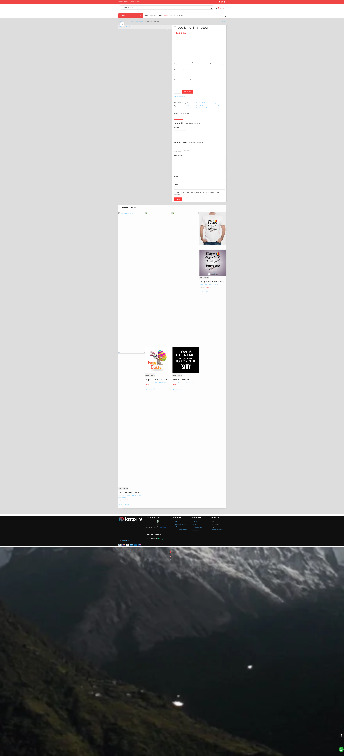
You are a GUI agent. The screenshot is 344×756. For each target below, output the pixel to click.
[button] (179, 97)
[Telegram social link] (188, 113)
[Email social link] (219, 2)
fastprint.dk (195, 106)
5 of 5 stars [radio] (190, 150)
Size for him (177, 80)
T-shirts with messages (136, 22)
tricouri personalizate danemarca (188, 110)
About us (177, 521)
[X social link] (181, 113)
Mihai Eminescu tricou (205, 106)
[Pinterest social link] (183, 113)
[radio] (186, 75)
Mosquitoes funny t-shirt (211, 281)
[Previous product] (220, 22)
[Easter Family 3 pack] (131, 279)
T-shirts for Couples (136, 495)
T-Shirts (126, 22)
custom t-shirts (182, 106)
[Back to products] (222, 22)
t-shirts (198, 108)
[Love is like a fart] (185, 279)
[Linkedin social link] (186, 113)
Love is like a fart (180, 379)
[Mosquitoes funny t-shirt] (212, 228)
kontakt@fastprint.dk (217, 529)
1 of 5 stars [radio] (184, 150)
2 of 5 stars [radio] (186, 150)
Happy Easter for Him (156, 379)
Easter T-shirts (126, 495)
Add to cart (187, 91)
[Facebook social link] (217, 2)
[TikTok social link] (224, 2)
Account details (197, 527)
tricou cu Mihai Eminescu (208, 108)
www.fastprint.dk (216, 532)
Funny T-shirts (180, 382)
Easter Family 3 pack (128, 492)
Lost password (197, 530)
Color (191, 80)
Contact (177, 532)
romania (180, 108)
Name (176, 177)
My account (196, 521)
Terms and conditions (181, 529)
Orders (195, 524)
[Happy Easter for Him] (158, 279)
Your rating (178, 151)
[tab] (178, 122)
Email (176, 184)
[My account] (225, 15)
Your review (178, 156)
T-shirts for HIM (199, 103)
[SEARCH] (211, 8)
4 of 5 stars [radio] (188, 150)
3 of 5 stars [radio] (187, 150)
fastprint (189, 106)
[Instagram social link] (222, 2)
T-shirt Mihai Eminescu (189, 108)
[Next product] (224, 22)
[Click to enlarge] (122, 24)
